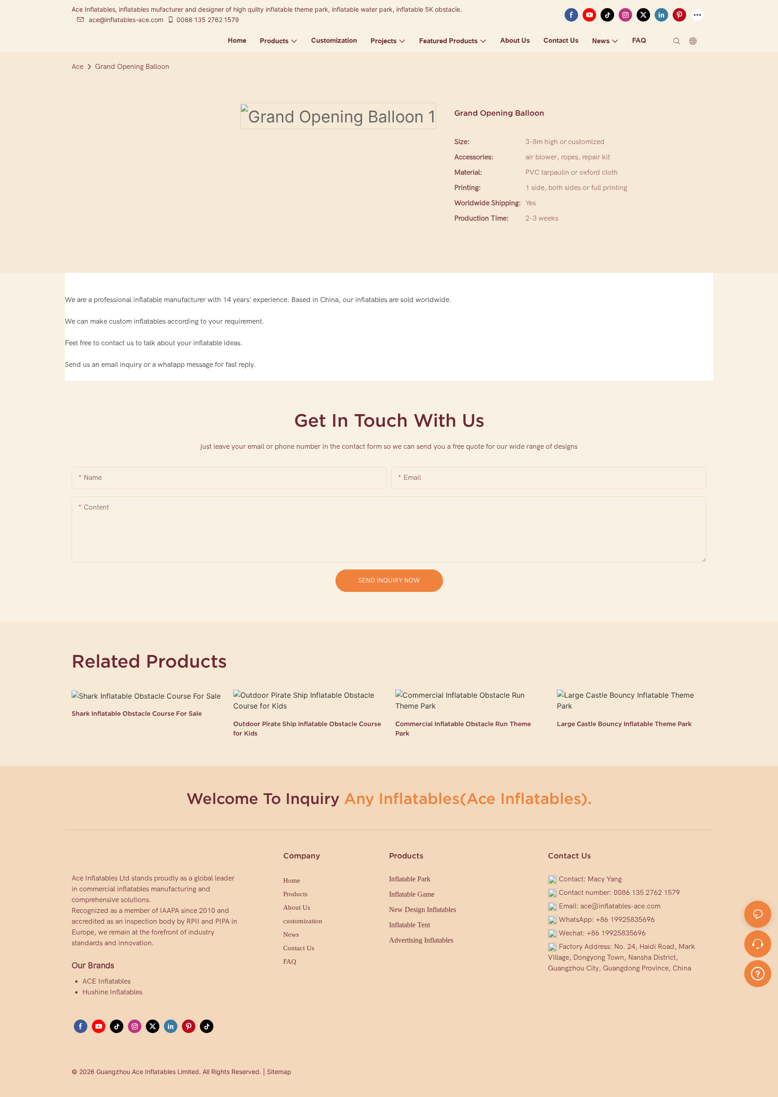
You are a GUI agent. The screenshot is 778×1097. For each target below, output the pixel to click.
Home (291, 880)
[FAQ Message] (757, 972)
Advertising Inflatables (421, 940)
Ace (77, 67)
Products (295, 894)
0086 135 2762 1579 (207, 19)
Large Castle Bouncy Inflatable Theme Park (624, 723)
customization (302, 921)
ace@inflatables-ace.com (126, 19)
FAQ (289, 961)
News (291, 934)
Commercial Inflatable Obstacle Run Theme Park (463, 728)
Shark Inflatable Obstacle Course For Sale (137, 713)
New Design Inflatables (422, 909)
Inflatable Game (411, 894)
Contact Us (298, 948)
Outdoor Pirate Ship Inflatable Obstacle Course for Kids (307, 728)
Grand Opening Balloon (132, 67)
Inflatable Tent (409, 925)
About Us (296, 907)
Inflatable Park (409, 879)
